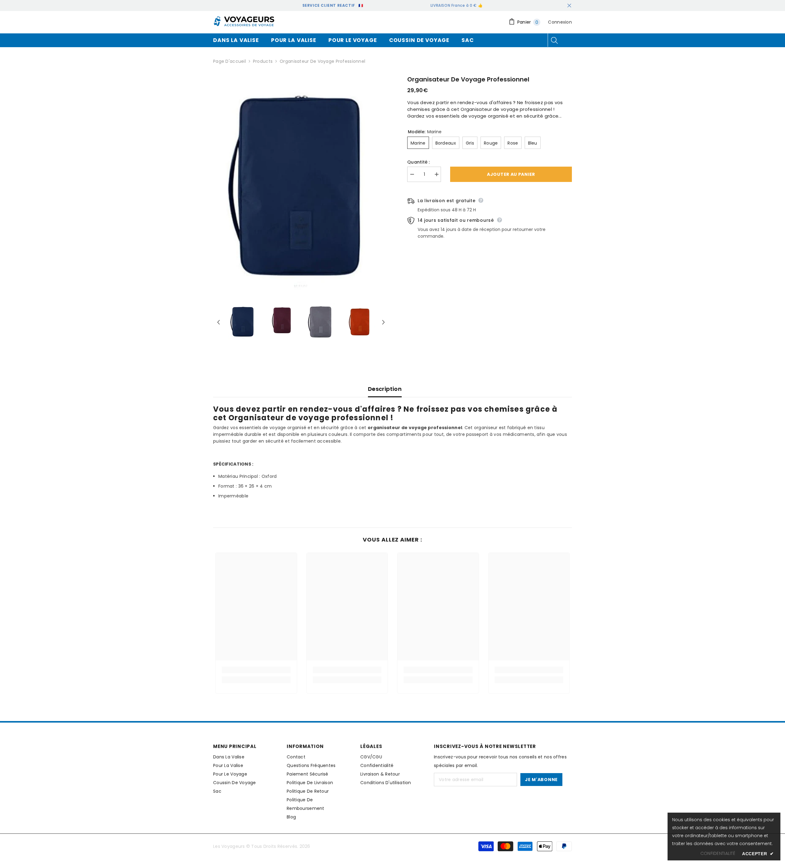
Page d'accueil (229, 61)
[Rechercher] (554, 40)
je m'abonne (541, 779)
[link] (256, 670)
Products (263, 61)
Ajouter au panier (511, 174)
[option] (301, 184)
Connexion (560, 22)
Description (385, 389)
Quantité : (418, 162)
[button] (218, 322)
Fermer (569, 5)
